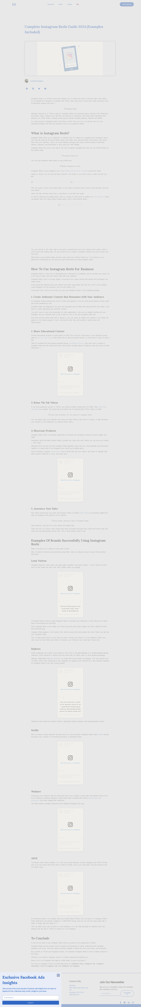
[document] (70, 503)
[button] (58, 975)
